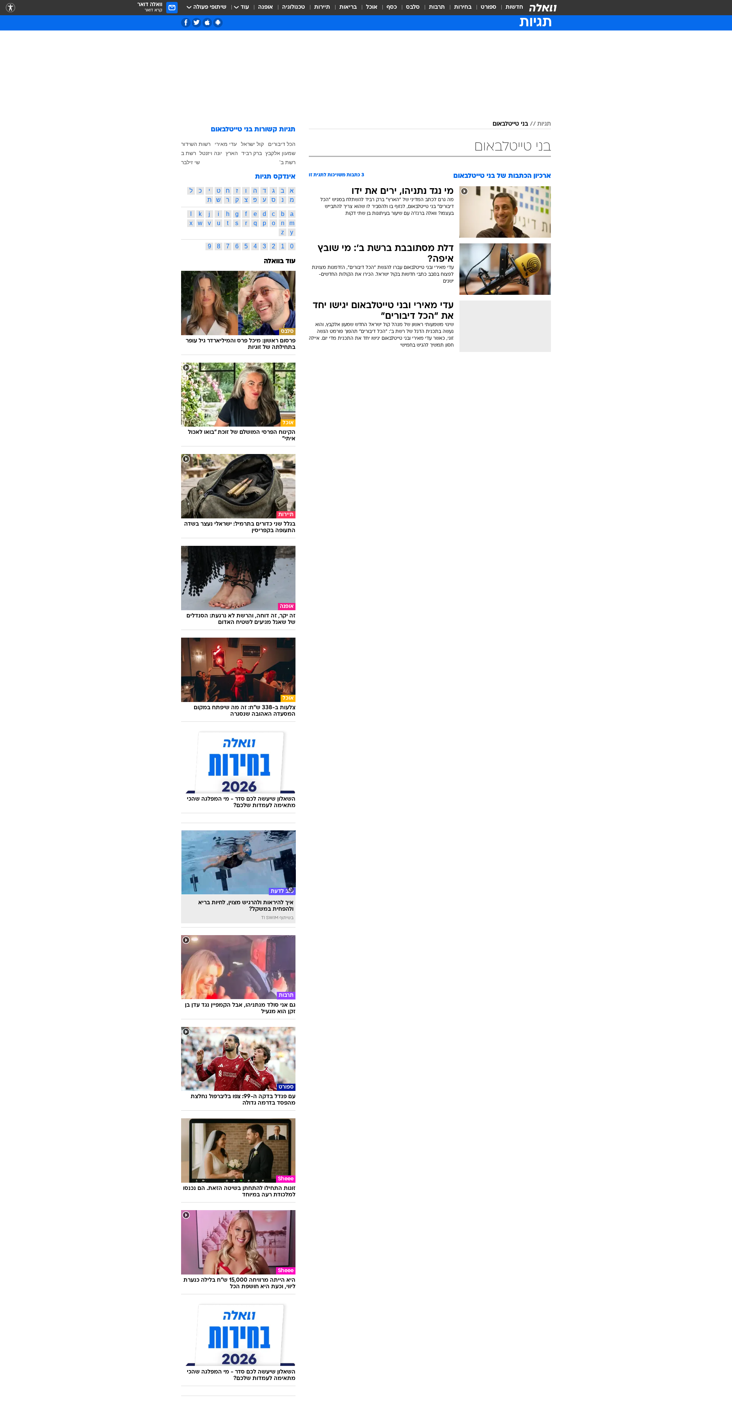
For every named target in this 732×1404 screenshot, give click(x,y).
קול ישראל (252, 144)
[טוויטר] (196, 22)
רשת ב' (287, 162)
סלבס (413, 7)
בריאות (348, 7)
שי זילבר (190, 162)
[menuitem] (509, 7)
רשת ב (188, 153)
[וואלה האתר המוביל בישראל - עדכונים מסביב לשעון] (543, 7)
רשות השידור (195, 144)
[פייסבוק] (186, 22)
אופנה (265, 7)
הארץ (232, 153)
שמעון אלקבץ (280, 153)
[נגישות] (10, 8)
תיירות (322, 7)
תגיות (544, 124)
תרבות (437, 7)
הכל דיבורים (281, 144)
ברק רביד (251, 153)
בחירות (463, 7)
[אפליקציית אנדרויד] (218, 22)
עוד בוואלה (279, 261)
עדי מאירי (226, 144)
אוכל (371, 7)
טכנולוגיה (293, 7)
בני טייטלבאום (510, 124)
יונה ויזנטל (210, 153)
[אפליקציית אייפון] (207, 22)
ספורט (488, 7)
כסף (392, 7)
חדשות (514, 7)
